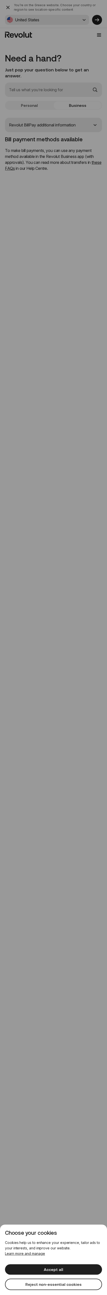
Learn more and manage (25, 1253)
